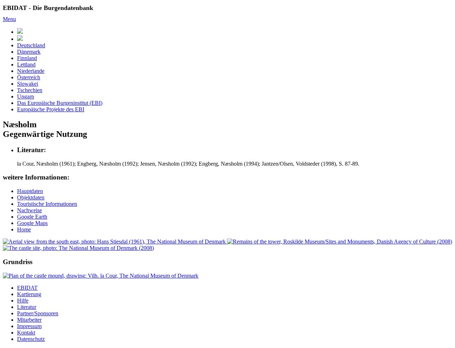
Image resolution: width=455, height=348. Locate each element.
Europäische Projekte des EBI (50, 109)
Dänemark (29, 52)
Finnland (27, 58)
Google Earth (32, 217)
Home (24, 229)
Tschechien (29, 90)
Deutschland (31, 45)
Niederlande (30, 71)
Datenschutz (31, 339)
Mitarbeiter (29, 320)
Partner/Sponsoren (37, 313)
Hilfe (22, 301)
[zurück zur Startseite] (20, 39)
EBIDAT (27, 288)
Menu (9, 19)
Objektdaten (30, 197)
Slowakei (27, 84)
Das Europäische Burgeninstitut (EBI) (59, 103)
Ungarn (25, 96)
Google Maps (32, 223)
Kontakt (26, 333)
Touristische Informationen (47, 204)
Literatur (26, 307)
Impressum (29, 326)
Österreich (28, 77)
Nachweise (29, 210)
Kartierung (29, 294)
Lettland (26, 64)
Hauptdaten (30, 191)
